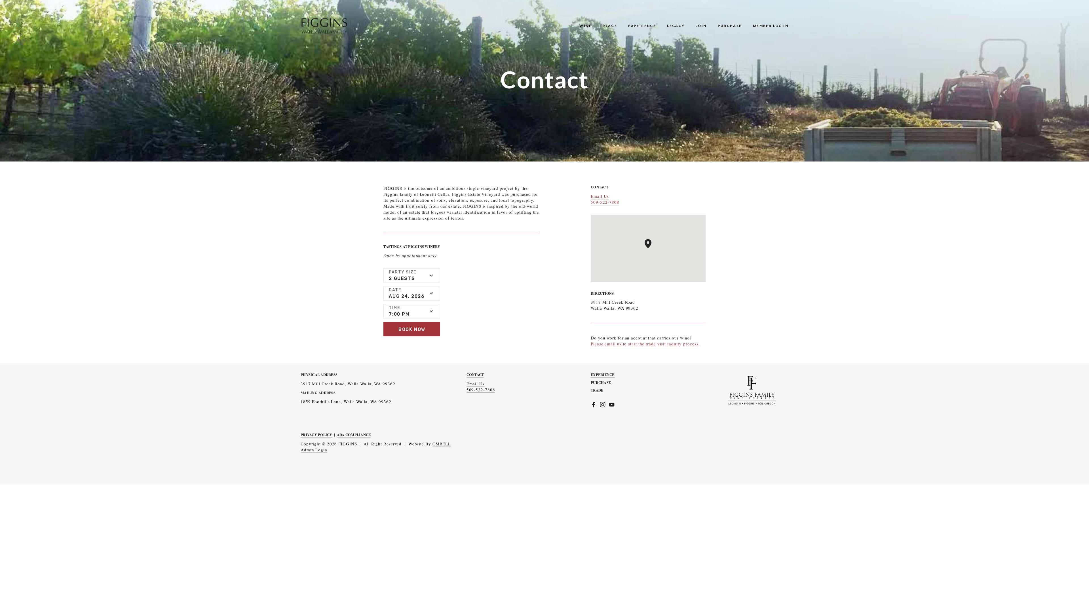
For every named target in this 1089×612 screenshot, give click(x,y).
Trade (597, 390)
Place (610, 26)
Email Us (600, 196)
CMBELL (441, 444)
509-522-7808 (605, 202)
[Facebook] (593, 404)
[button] (411, 329)
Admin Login (314, 449)
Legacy (676, 26)
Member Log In (770, 26)
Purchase (730, 26)
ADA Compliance (354, 434)
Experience (642, 26)
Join (701, 26)
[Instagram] (602, 404)
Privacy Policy (316, 434)
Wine (585, 26)
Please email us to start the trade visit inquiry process (644, 344)
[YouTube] (612, 404)
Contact (475, 374)
